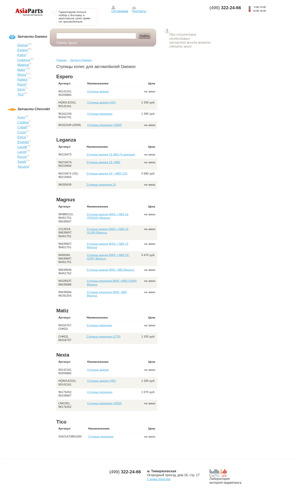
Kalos (21, 55)
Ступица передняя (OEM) (104, 125)
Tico (20, 94)
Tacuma (23, 166)
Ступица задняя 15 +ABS (103, 162)
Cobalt (22, 127)
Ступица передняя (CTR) (104, 336)
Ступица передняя (99, 113)
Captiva (23, 122)
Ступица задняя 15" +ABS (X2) (107, 173)
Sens (21, 89)
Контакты (139, 11)
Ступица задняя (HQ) (101, 102)
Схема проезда (158, 479)
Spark (21, 161)
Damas (22, 45)
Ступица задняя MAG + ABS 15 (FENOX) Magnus (107, 216)
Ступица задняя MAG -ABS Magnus (110, 269)
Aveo (21, 117)
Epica (21, 137)
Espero (22, 50)
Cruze (21, 132)
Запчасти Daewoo (81, 60)
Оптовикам (119, 11)
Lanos (21, 152)
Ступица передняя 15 (101, 184)
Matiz (21, 69)
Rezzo (22, 157)
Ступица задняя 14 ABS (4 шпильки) (111, 154)
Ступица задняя (98, 91)
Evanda (23, 142)
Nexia (21, 74)
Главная (61, 60)
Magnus (23, 65)
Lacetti (22, 147)
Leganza (23, 60)
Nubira (22, 79)
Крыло (73, 42)
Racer (21, 84)
